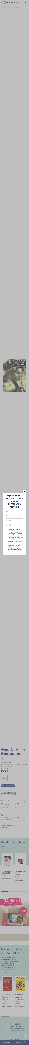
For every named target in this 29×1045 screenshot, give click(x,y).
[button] (24, 491)
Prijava (9, 525)
